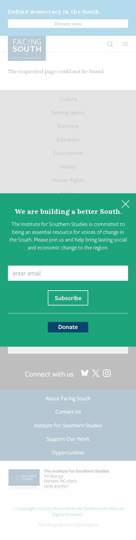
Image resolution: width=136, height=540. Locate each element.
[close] (125, 204)
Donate (68, 327)
